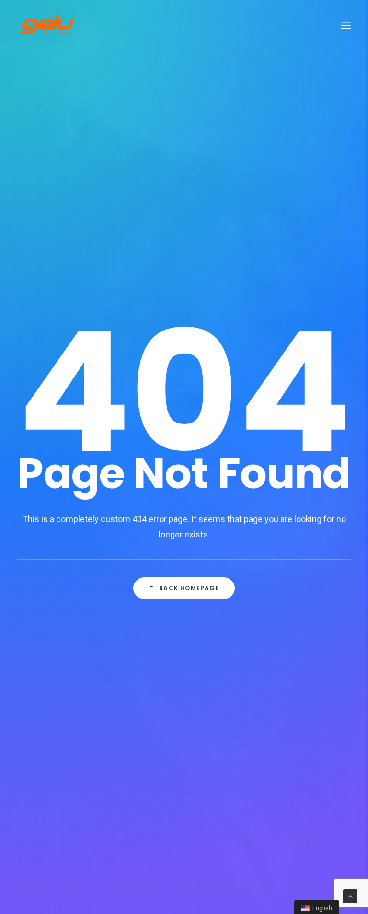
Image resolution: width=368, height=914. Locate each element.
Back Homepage (189, 588)
